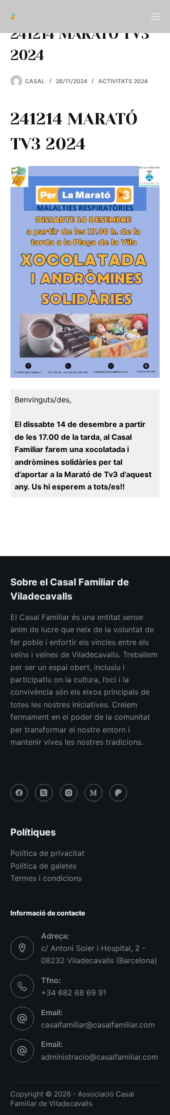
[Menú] (155, 16)
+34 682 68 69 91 (73, 992)
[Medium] (93, 793)
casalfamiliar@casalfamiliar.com (98, 1024)
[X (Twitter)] (44, 793)
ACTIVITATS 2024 (123, 81)
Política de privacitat (47, 853)
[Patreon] (119, 793)
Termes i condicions (46, 878)
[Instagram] (69, 793)
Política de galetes (43, 866)
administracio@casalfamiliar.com (99, 1057)
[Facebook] (19, 793)
